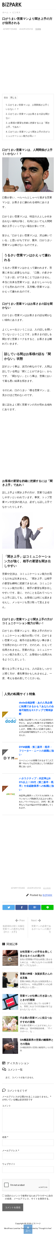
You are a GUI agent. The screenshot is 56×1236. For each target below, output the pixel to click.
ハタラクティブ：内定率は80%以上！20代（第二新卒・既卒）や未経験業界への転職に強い (36, 784)
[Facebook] (21, 907)
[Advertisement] (28, 64)
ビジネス (16, 12)
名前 (5, 1137)
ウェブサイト (8, 1164)
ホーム (5, 12)
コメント (6, 1105)
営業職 (38, 29)
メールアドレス (10, 1150)
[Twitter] (8, 907)
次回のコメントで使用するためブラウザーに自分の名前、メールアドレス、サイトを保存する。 (29, 1197)
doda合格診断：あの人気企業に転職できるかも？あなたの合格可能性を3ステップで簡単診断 (36, 708)
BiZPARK (47, 895)
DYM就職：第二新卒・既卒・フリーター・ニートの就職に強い (36, 750)
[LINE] (47, 907)
